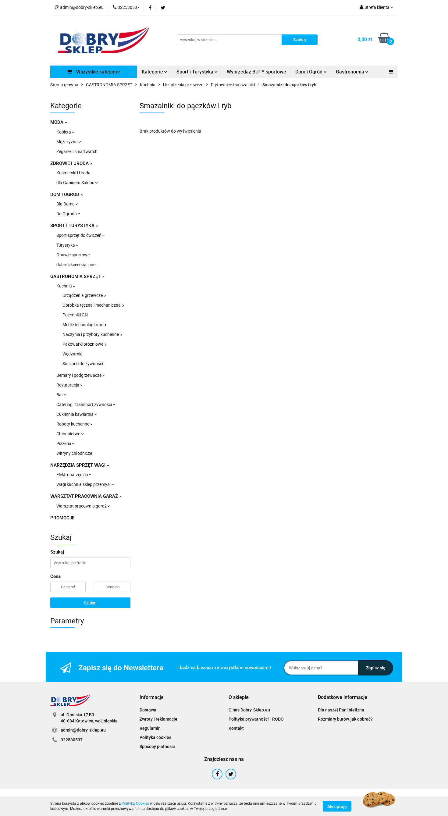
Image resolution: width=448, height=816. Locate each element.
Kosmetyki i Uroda (73, 172)
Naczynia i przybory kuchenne (91, 334)
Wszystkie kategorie (97, 72)
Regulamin (150, 728)
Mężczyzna (67, 141)
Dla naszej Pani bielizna (341, 709)
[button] (152, 698)
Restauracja (68, 385)
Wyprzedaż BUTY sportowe (256, 72)
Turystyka (66, 245)
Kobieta (64, 132)
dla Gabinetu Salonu (75, 182)
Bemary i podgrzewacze (79, 375)
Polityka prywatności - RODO (256, 719)
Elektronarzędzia (72, 474)
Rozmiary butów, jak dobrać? (345, 719)
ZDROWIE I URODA (70, 163)
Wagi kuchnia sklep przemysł (84, 484)
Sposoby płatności (157, 746)
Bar (60, 394)
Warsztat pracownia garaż (82, 506)
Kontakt (236, 728)
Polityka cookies (155, 737)
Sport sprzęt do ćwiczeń (79, 235)
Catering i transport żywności (84, 404)
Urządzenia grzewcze (83, 295)
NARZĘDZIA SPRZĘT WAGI (78, 465)
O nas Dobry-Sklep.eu (249, 709)
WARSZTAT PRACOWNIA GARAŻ (84, 496)
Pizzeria (64, 443)
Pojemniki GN (75, 314)
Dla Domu (66, 203)
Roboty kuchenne (73, 424)
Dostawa (148, 709)
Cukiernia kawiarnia (75, 414)
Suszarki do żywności (82, 363)
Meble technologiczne (83, 324)
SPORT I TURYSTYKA (73, 225)
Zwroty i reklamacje (158, 719)
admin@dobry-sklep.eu (83, 730)
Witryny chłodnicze (74, 453)
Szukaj (90, 602)
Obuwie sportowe (73, 254)
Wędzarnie (72, 353)
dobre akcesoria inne (75, 264)
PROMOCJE (62, 518)
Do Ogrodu (67, 213)
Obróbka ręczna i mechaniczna (92, 305)
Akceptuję (337, 806)
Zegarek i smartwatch (77, 151)
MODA (57, 122)
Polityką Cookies (135, 803)
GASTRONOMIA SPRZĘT (76, 276)
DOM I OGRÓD (65, 194)
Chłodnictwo (68, 433)
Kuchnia (64, 285)
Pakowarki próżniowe (83, 344)
